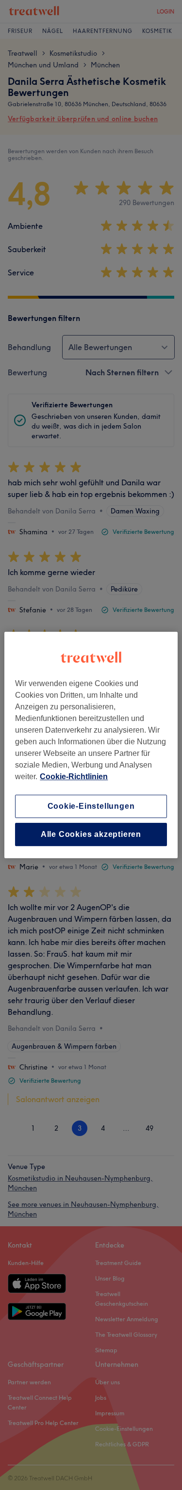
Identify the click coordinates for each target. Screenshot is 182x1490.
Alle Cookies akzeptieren (91, 834)
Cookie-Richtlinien (74, 776)
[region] (90, 745)
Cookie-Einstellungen (91, 806)
